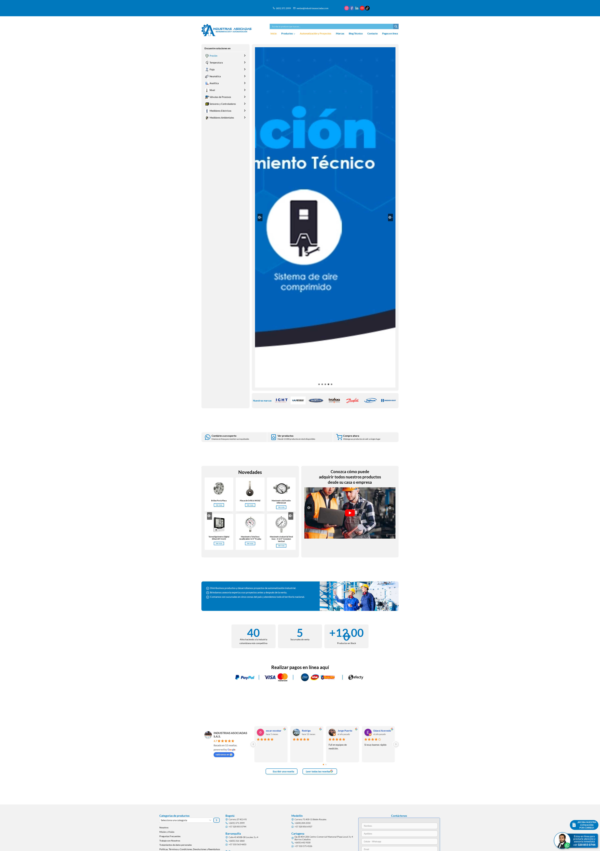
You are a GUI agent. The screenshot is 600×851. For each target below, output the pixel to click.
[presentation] (219, 488)
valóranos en (222, 754)
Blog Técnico (356, 33)
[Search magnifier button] (396, 26)
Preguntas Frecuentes (169, 836)
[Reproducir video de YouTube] (350, 513)
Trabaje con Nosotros (169, 840)
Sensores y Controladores (223, 103)
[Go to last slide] (209, 516)
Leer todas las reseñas (318, 771)
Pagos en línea (390, 33)
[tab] (319, 384)
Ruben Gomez (274, 730)
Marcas (340, 33)
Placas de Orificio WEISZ (250, 501)
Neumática (215, 76)
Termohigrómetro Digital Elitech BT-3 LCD (219, 538)
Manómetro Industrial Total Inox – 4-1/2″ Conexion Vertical (281, 539)
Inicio (273, 33)
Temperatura (216, 62)
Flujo (212, 69)
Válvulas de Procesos (220, 97)
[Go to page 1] (326, 764)
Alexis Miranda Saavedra (382, 730)
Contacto (372, 33)
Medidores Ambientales (222, 117)
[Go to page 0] (323, 764)
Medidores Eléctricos (220, 110)
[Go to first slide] (390, 217)
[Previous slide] (260, 217)
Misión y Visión (166, 832)
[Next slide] (290, 516)
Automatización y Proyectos (315, 33)
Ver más (219, 505)
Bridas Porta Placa (219, 501)
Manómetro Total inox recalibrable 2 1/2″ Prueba (250, 538)
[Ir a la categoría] (216, 820)
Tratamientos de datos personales (175, 844)
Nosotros (163, 827)
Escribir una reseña (283, 771)
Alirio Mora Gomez (311, 730)
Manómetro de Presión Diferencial (281, 502)
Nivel (212, 90)
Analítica (214, 83)
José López (344, 730)
